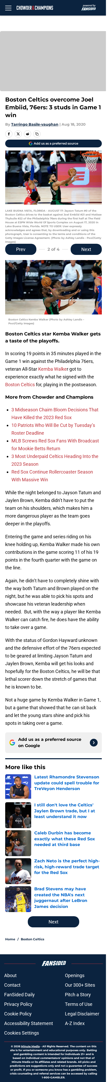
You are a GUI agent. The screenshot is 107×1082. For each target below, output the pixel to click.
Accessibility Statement (28, 1023)
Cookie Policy (18, 1013)
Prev (20, 249)
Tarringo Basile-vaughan (34, 124)
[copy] (37, 134)
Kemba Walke (52, 369)
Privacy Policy (18, 1004)
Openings (74, 975)
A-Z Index (75, 1023)
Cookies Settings (21, 1033)
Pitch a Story (78, 994)
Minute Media (30, 1046)
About (10, 975)
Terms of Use (78, 1004)
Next (86, 249)
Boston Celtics (20, 384)
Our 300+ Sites (80, 985)
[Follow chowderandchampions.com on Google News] (94, 743)
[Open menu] (8, 8)
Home (10, 939)
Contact (12, 985)
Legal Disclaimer (82, 1013)
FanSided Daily (19, 994)
